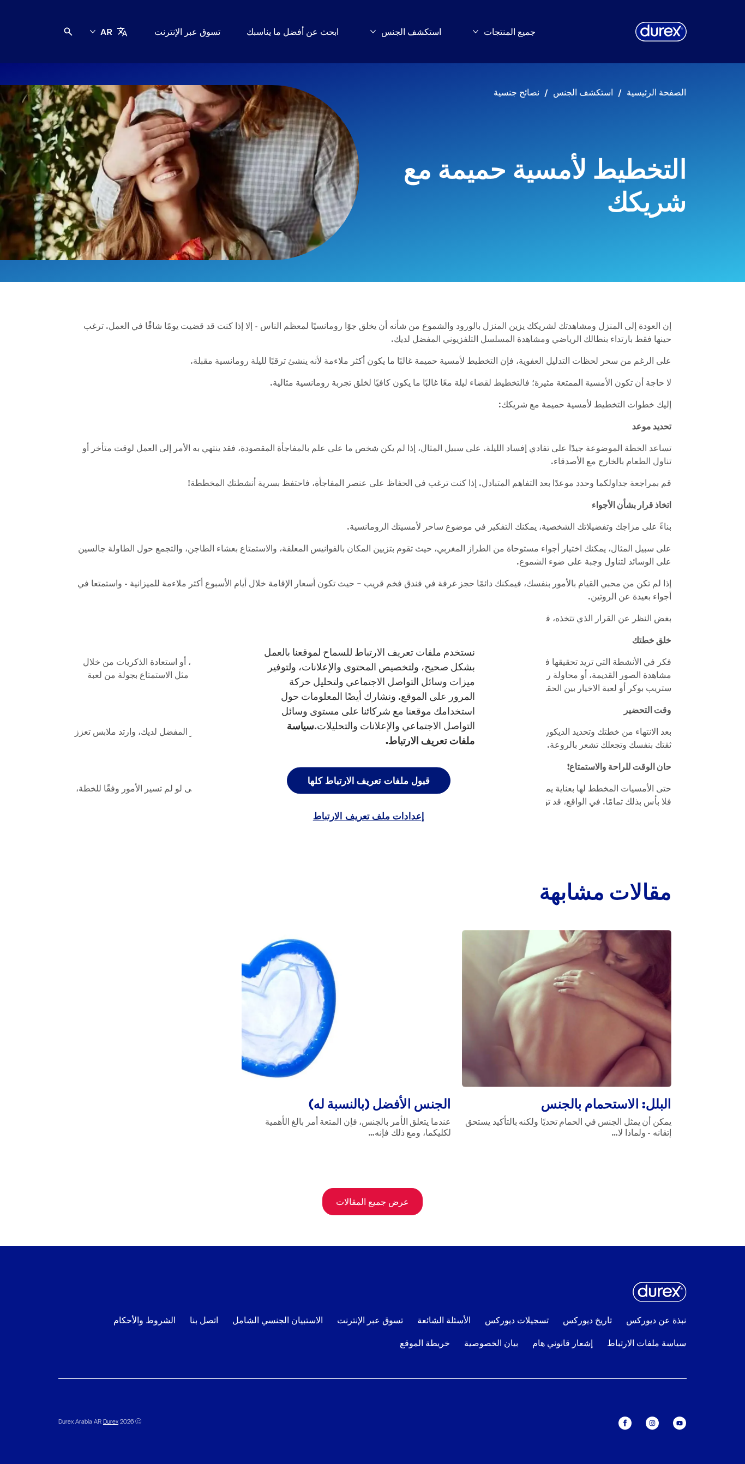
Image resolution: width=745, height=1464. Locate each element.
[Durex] (661, 31)
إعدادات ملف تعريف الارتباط (369, 816)
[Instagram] (652, 1423)
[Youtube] (679, 1423)
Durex (110, 1421)
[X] (625, 1423)
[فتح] (68, 31)
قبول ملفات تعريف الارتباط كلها (369, 780)
